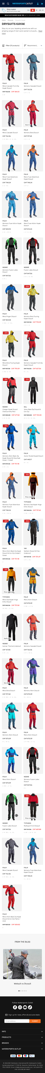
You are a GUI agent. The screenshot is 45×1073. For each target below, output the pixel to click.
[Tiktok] (30, 1007)
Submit (35, 1021)
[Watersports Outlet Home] (22, 3)
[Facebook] (15, 1007)
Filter (10, 45)
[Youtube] (25, 1007)
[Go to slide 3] (22, 990)
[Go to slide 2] (20, 990)
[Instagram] (20, 1007)
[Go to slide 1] (19, 990)
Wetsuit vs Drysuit (22, 983)
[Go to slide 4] (24, 990)
